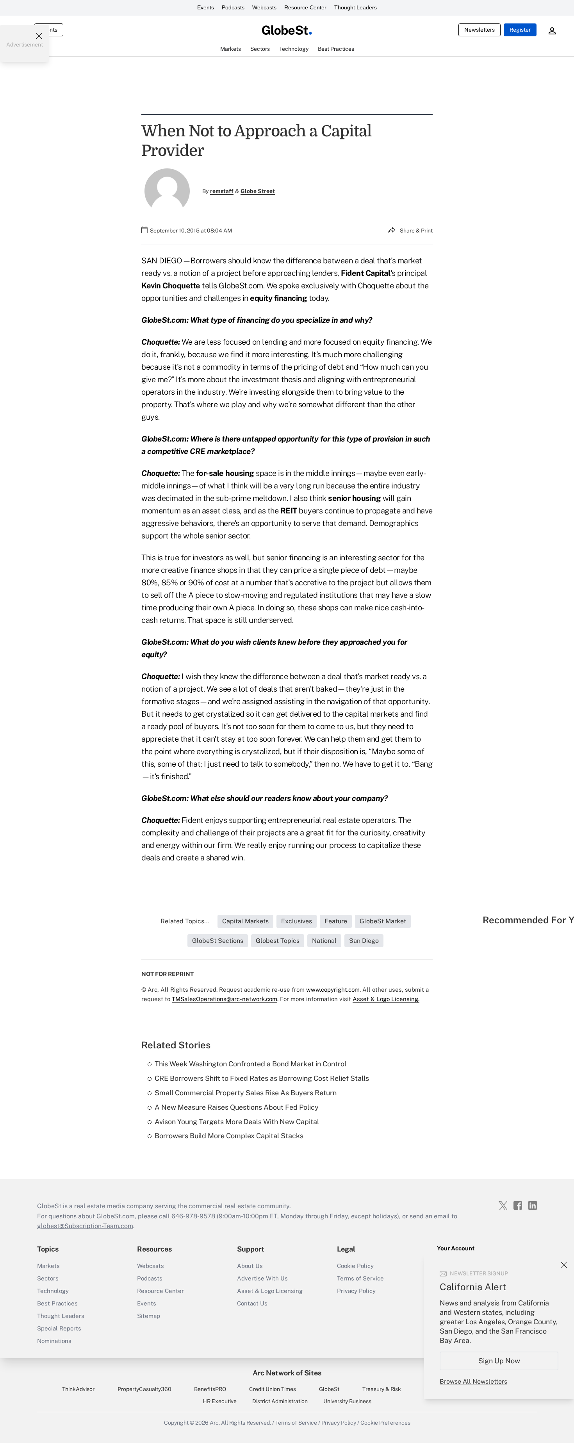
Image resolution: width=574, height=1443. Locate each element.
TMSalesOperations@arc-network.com (224, 999)
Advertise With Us (262, 1278)
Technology (53, 1290)
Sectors (48, 1278)
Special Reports (59, 1328)
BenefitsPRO (210, 1389)
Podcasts (233, 7)
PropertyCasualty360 (144, 1389)
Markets (48, 1265)
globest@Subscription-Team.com (85, 1226)
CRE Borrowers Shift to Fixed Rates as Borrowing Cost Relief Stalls (262, 1078)
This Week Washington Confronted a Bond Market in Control (250, 1064)
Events (205, 7)
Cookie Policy (355, 1265)
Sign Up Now (499, 1361)
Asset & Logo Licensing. (386, 999)
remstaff (222, 191)
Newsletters (479, 30)
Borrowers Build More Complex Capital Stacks (229, 1136)
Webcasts (264, 7)
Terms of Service (360, 1278)
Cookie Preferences (385, 1423)
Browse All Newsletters (473, 1381)
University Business (347, 1401)
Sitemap (148, 1315)
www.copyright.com (333, 989)
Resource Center (305, 7)
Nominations (54, 1341)
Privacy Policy (356, 1290)
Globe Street (258, 191)
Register (520, 30)
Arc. (215, 1423)
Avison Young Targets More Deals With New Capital (237, 1122)
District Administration (280, 1401)
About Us (250, 1265)
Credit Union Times (272, 1389)
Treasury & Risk (381, 1389)
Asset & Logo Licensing (270, 1290)
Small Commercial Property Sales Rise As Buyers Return (246, 1093)
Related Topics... (185, 921)
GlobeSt (329, 1389)
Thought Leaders (355, 7)
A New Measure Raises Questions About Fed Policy (237, 1107)
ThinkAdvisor (78, 1389)
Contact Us (252, 1303)
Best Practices (57, 1303)
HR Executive (220, 1401)
